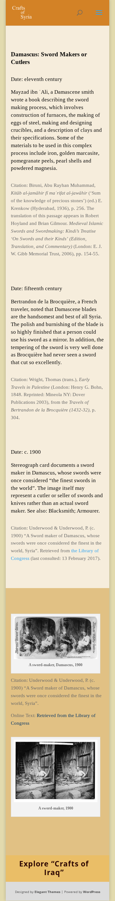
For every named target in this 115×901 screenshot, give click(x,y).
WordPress (91, 891)
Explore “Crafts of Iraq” (54, 867)
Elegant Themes (47, 891)
